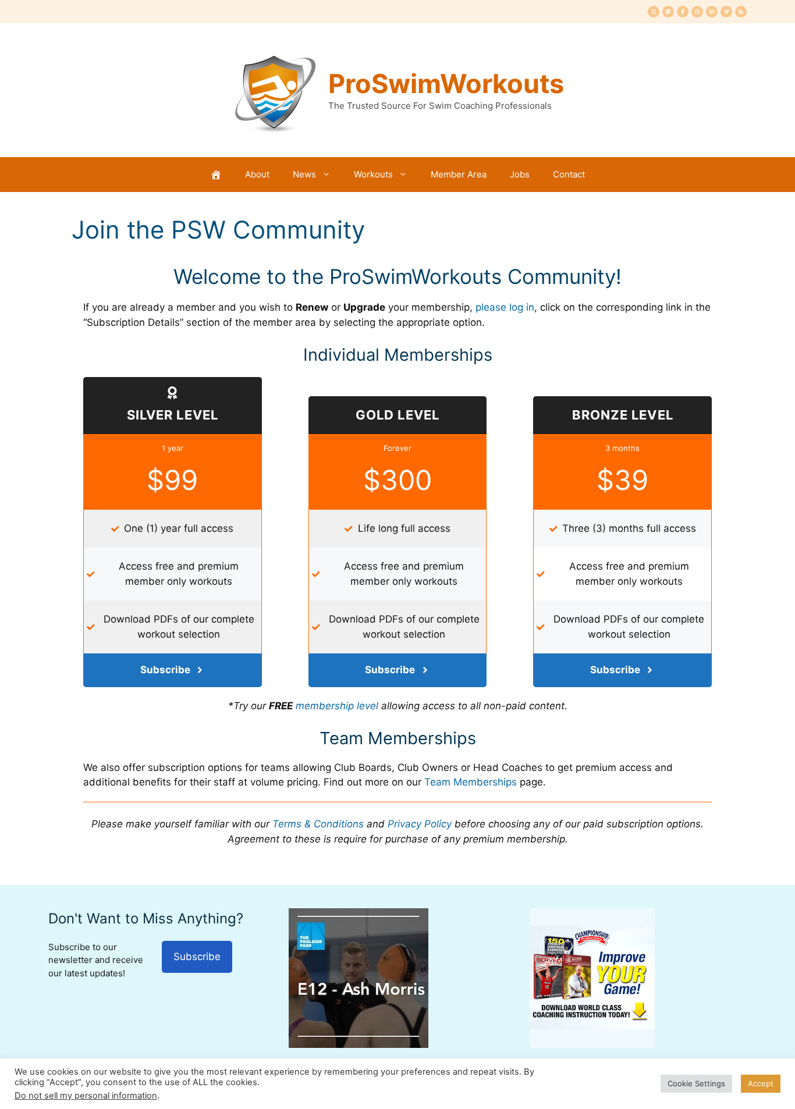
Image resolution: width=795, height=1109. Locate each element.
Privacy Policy (420, 824)
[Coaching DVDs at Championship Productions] (592, 1044)
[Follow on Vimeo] (726, 11)
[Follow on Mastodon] (668, 11)
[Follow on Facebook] (682, 11)
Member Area (459, 174)
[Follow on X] (653, 11)
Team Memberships (470, 782)
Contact (569, 174)
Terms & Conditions (318, 824)
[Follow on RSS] (741, 11)
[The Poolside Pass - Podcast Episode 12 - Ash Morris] (358, 1044)
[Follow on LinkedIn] (712, 11)
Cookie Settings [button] (696, 1083)
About (257, 174)
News (304, 174)
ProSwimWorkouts (446, 83)
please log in (504, 307)
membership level (337, 706)
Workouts (373, 174)
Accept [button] (760, 1083)
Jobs (520, 174)
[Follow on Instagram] (697, 11)
